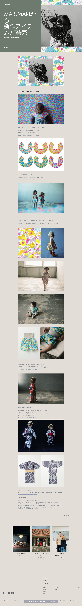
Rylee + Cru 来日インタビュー (61, 554)
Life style (44, 591)
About (79, 587)
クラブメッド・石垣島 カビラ (41, 554)
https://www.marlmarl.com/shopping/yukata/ (27, 494)
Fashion (44, 589)
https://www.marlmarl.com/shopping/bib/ (27, 179)
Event (44, 593)
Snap (56, 589)
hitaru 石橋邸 (21, 554)
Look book (57, 587)
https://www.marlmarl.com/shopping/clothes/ (28, 369)
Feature (44, 587)
